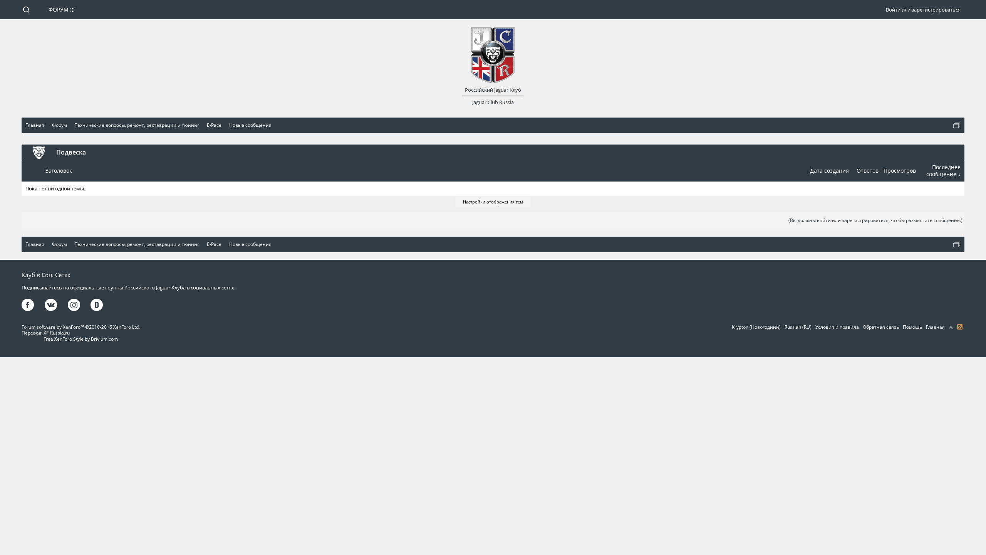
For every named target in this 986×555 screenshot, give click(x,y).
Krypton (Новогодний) (756, 327)
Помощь (912, 327)
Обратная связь (881, 327)
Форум (59, 9)
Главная (935, 327)
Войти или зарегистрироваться (923, 9)
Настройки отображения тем (493, 202)
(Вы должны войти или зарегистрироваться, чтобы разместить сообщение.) (875, 220)
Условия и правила (837, 327)
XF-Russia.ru (57, 333)
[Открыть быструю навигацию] (957, 125)
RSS (960, 327)
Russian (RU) (798, 327)
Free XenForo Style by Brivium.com (81, 339)
